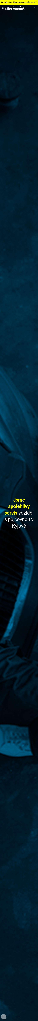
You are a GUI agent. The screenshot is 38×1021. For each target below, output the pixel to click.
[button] (2, 8)
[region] (19, 2)
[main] (19, 513)
